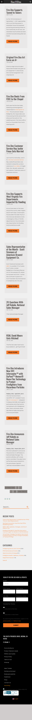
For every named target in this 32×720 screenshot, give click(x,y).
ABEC (8, 266)
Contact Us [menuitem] (7, 682)
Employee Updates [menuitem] (9, 674)
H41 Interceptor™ (14, 400)
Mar (8, 444)
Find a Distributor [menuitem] (9, 648)
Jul (8, 62)
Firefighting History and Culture (13, 548)
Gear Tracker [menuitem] (8, 668)
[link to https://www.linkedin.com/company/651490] (5, 642)
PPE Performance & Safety (11, 551)
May (8, 259)
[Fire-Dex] (16, 2)
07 (9, 14)
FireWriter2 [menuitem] (7, 677)
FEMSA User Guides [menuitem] (9, 653)
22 (9, 101)
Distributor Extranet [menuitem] (10, 671)
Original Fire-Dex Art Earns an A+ (15, 58)
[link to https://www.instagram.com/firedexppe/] (9, 642)
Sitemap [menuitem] (6, 662)
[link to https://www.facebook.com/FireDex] (3, 642)
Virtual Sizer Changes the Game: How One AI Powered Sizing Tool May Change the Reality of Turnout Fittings (15, 535)
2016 (11, 14)
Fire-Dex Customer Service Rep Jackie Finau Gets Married (15, 148)
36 (15, 491)
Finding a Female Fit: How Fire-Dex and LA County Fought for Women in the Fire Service (15, 531)
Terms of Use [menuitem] (8, 659)
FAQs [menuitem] (5, 679)
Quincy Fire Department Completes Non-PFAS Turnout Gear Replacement (16, 520)
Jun (8, 204)
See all (5, 560)
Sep (8, 14)
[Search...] (27, 507)
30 (9, 204)
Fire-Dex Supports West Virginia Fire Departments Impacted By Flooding (16, 198)
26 (9, 62)
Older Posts (21, 491)
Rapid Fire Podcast (9, 557)
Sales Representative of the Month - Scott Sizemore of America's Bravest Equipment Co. (15, 252)
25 (9, 444)
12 (9, 153)
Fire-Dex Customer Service (16, 159)
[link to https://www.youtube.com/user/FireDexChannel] (7, 642)
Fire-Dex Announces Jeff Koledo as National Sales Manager (15, 438)
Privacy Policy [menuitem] (8, 656)
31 (9, 259)
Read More (12, 41)
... (20, 487)
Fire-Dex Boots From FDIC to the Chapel (15, 97)
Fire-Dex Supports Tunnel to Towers (14, 11)
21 (9, 389)
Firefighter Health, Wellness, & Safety (14, 555)
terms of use (17, 621)
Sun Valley (17, 166)
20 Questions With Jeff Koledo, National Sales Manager (15, 304)
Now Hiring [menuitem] (7, 685)
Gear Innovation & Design (11, 553)
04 (9, 340)
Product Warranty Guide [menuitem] (11, 651)
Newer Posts (11, 487)
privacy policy (7, 621)
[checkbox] (15, 611)
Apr (8, 389)
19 (9, 309)
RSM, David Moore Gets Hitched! (14, 337)
